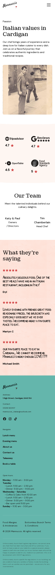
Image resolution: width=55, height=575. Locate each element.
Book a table (9, 463)
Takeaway (8, 458)
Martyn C (8, 331)
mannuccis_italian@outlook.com (17, 411)
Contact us (8, 452)
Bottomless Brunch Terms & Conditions (38, 524)
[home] (10, 5)
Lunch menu (9, 435)
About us (7, 446)
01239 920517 (9, 408)
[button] (48, 5)
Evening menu (10, 441)
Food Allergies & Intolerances (10, 524)
